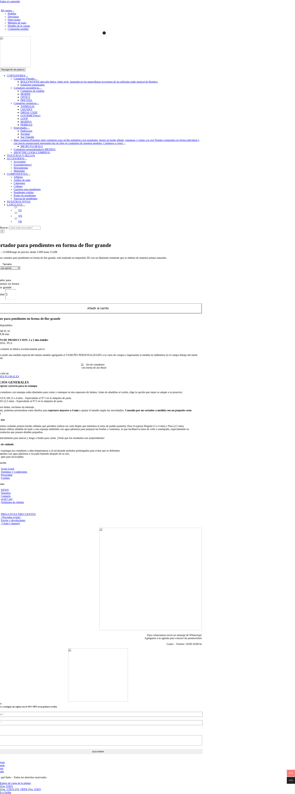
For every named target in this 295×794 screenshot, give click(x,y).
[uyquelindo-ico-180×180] (15, 66)
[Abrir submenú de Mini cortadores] (124, 144)
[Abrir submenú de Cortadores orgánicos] (38, 104)
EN (12, 789)
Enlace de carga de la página (15, 783)
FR (26, 789)
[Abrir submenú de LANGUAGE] (24, 205)
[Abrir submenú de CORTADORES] (26, 76)
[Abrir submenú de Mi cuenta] (13, 11)
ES (11, 786)
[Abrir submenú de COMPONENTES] (28, 174)
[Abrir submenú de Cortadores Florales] (36, 79)
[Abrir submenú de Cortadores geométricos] (40, 88)
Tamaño (7, 264)
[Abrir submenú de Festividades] (28, 128)
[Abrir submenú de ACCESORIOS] (25, 159)
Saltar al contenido (10, 1)
